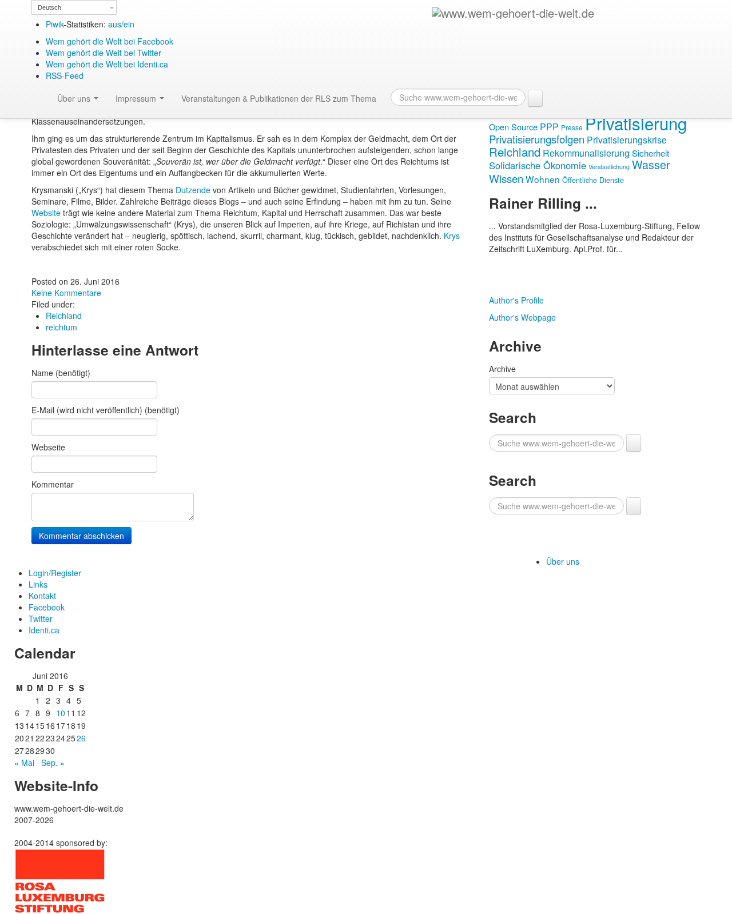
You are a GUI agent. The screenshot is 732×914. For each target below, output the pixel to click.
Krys (452, 235)
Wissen (506, 178)
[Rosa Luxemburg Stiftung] (60, 880)
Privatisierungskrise (627, 139)
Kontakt (42, 595)
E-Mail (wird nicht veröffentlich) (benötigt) (105, 410)
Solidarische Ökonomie (537, 165)
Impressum (137, 98)
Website (47, 212)
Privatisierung (636, 123)
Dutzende (194, 189)
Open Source (513, 127)
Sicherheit (650, 153)
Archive (502, 368)
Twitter (41, 618)
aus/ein (121, 24)
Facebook (47, 607)
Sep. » (53, 762)
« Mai (24, 762)
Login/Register (55, 572)
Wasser (651, 164)
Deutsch (49, 7)
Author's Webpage (522, 317)
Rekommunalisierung (586, 152)
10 (60, 713)
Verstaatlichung (609, 166)
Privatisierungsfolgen (536, 138)
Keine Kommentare (66, 292)
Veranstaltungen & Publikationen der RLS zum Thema (278, 98)
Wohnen (543, 179)
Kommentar (52, 484)
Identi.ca (44, 630)
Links (38, 584)
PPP (549, 126)
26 (81, 738)
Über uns (75, 98)
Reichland (64, 315)
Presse (572, 127)
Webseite (48, 447)
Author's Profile (516, 300)
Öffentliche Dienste (593, 180)
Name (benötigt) (60, 372)
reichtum (61, 327)
